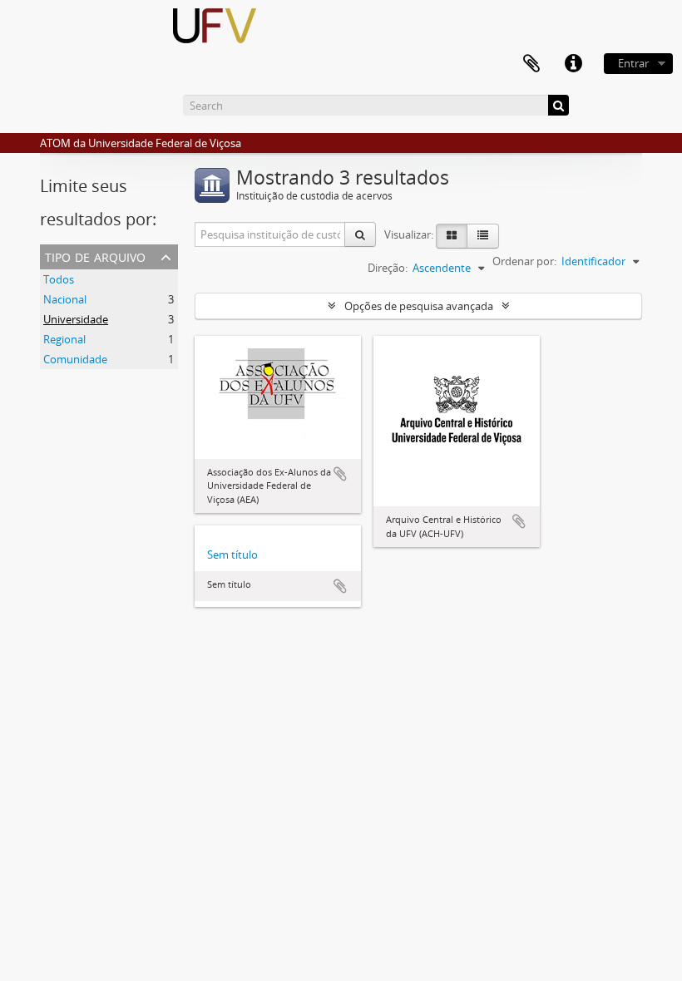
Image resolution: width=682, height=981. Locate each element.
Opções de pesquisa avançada (418, 305)
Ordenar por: (524, 261)
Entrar (633, 63)
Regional (64, 339)
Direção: (388, 267)
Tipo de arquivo (95, 255)
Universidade (75, 319)
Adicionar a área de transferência (340, 474)
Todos (58, 279)
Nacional (64, 299)
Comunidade (75, 359)
